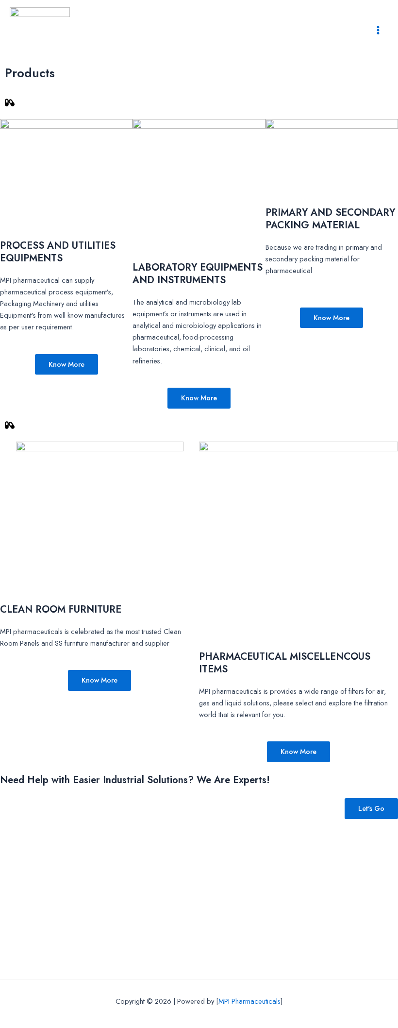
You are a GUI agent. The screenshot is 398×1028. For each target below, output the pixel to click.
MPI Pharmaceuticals (249, 1001)
